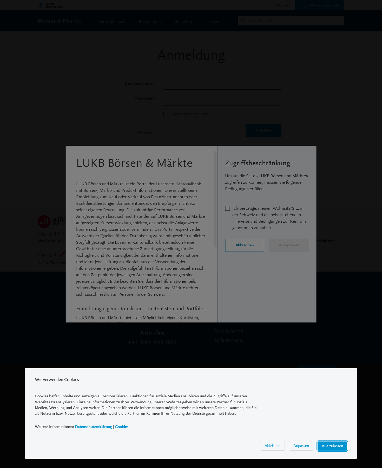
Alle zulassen (332, 446)
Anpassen (301, 445)
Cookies (121, 426)
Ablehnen (272, 445)
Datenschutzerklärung (93, 426)
